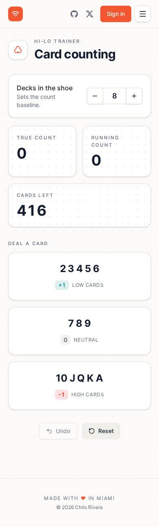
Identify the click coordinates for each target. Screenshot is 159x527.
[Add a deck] (134, 96)
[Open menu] (143, 14)
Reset (106, 430)
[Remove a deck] (95, 96)
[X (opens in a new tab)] (89, 14)
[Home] (15, 14)
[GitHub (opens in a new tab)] (74, 14)
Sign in (116, 13)
